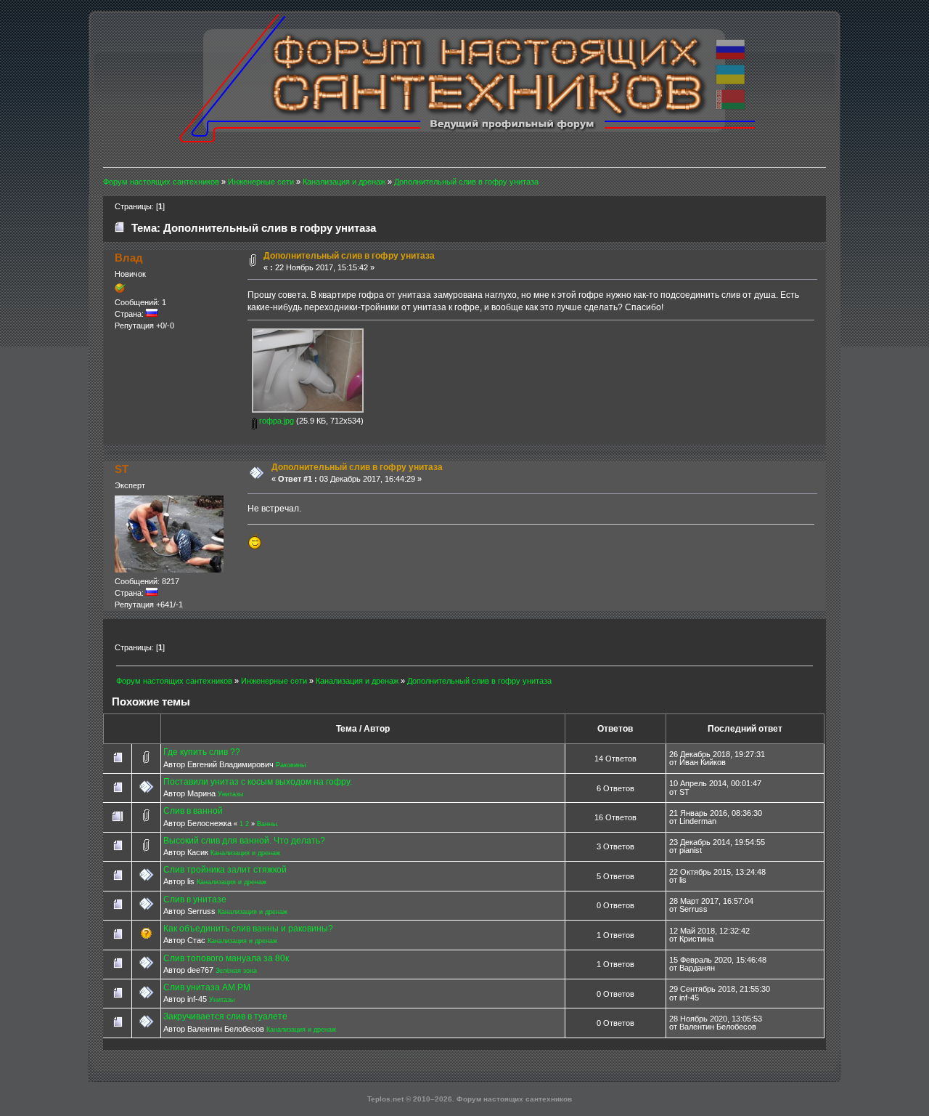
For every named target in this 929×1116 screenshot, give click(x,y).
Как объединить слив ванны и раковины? (248, 928)
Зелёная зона (236, 970)
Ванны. (268, 824)
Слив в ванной (193, 811)
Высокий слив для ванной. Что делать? (244, 841)
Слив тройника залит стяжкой (225, 870)
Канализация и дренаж (245, 853)
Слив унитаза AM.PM (206, 987)
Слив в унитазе (194, 899)
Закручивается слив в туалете (225, 1016)
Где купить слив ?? (201, 752)
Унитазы (230, 794)
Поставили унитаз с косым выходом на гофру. (257, 782)
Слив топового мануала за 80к (226, 958)
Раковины (291, 765)
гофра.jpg (275, 420)
